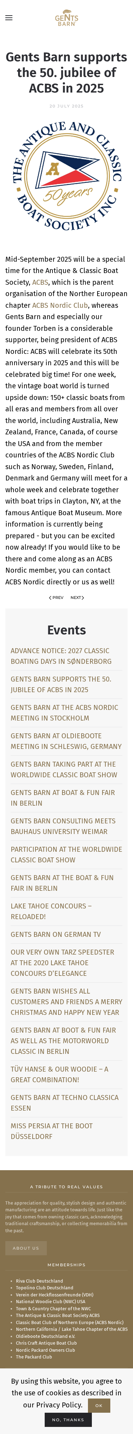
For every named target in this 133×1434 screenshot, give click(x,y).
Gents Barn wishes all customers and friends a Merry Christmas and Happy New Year (66, 1002)
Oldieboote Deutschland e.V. (45, 1336)
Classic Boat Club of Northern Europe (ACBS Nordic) (69, 1322)
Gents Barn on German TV (56, 934)
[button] (8, 18)
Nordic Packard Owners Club (45, 1350)
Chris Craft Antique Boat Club (46, 1343)
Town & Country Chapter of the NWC (53, 1308)
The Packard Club (34, 1357)
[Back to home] (66, 18)
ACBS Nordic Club (60, 305)
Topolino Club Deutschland (44, 1287)
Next (76, 597)
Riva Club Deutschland (39, 1281)
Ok (99, 1405)
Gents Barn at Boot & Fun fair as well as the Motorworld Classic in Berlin (63, 1041)
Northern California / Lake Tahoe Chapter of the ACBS (72, 1329)
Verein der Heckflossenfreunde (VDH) (54, 1294)
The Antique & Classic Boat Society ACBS (58, 1315)
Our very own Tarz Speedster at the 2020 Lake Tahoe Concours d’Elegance (62, 963)
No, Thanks (68, 1419)
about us (26, 1248)
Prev (57, 597)
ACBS (40, 282)
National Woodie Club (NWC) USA (50, 1301)
